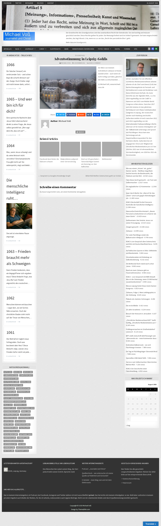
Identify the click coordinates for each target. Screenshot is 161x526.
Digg (97, 114)
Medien (20, 421)
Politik (24, 428)
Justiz (25, 415)
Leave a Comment (94, 63)
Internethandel (26, 408)
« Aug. (128, 425)
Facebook (7, 3)
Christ (41, 49)
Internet (9, 408)
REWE (10, 471)
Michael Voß (66, 63)
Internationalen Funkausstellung (138, 124)
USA (22, 444)
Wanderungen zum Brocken (83, 49)
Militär (8, 424)
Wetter (9, 451)
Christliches (11, 375)
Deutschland (11, 382)
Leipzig (8, 421)
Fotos (29, 398)
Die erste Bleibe (132, 305)
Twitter (18, 3)
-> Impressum (126, 483)
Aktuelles (7, 49)
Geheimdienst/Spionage (15, 402)
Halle (8, 405)
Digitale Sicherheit (13, 385)
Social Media (10, 434)
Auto (8, 372)
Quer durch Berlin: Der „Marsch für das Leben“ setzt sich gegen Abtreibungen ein (140, 195)
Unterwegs (10, 444)
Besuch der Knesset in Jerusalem (138, 313)
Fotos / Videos (103, 49)
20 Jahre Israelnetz (133, 309)
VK (90, 114)
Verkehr (9, 447)
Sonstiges (81, 55)
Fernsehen (23, 392)
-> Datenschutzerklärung (130, 479)
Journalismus (11, 415)
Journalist (29, 49)
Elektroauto (55, 49)
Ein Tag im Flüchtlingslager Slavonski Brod (141, 351)
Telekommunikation (13, 441)
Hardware (20, 405)
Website (81, 132)
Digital (117, 49)
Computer (26, 375)
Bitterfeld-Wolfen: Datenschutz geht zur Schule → (104, 176)
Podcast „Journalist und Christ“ (94, 469)
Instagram (29, 3)
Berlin (28, 372)
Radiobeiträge (11, 431)
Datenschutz (11, 379)
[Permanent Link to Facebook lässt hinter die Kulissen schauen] (49, 149)
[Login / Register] (156, 48)
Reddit (82, 114)
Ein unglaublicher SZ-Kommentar (138, 186)
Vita (135, 49)
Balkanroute (133, 130)
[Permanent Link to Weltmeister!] (112, 149)
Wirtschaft (22, 451)
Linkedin (106, 114)
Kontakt (50, 3)
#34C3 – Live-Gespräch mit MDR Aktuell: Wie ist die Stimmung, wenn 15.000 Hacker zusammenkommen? (141, 279)
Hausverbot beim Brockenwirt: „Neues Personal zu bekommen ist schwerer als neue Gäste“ (141, 213)
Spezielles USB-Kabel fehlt (136, 358)
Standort (23, 438)
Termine (127, 49)
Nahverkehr (10, 428)
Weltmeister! (107, 159)
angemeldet (51, 192)
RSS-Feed (40, 3)
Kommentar (10, 418)
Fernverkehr (11, 395)
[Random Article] (152, 48)
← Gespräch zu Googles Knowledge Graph (54, 176)
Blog (17, 49)
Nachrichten (22, 424)
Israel (26, 411)
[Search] (149, 48)
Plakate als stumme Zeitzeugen (138, 299)
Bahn (66, 49)
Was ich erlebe (24, 447)
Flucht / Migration (13, 398)
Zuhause (129, 231)
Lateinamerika (26, 418)
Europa (9, 388)
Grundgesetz (81, 42)
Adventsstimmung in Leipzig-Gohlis (80, 59)
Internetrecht (11, 411)
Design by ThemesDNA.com (80, 509)
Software (26, 434)
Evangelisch (23, 388)
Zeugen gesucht (132, 227)
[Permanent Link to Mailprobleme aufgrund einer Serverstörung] (70, 149)
